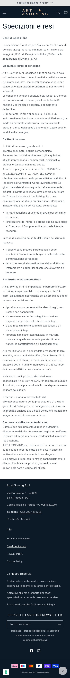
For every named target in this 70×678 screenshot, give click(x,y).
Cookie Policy (15, 561)
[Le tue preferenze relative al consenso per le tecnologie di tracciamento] (6, 672)
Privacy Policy (15, 553)
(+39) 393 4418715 (30, 511)
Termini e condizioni (18, 538)
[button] (4, 12)
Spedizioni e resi (16, 546)
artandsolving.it (46, 604)
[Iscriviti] (59, 624)
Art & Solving (30, 672)
